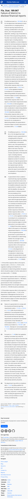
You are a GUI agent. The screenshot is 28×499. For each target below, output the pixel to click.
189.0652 (7, 327)
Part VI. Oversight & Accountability (10, 6)
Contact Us (3, 470)
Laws (8, 488)
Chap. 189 (24, 5)
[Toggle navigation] (25, 2)
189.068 (6, 112)
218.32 (20, 87)
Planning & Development (14, 5)
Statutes (5, 5)
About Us (3, 466)
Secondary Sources (6, 474)
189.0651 (20, 324)
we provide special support (16, 449)
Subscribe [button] (4, 426)
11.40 (15, 97)
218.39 (6, 89)
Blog (2, 464)
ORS (11, 491)
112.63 (6, 118)
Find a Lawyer (4, 461)
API (2, 468)
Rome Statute (10, 495)
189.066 (19, 21)
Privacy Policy (4, 477)
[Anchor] (5, 128)
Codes (9, 480)
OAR (8, 491)
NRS (8, 486)
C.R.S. (8, 482)
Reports (3, 472)
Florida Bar (6, 437)
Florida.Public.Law (13, 2)
